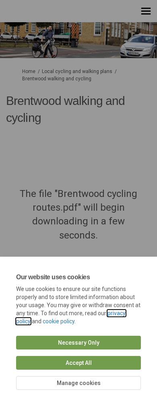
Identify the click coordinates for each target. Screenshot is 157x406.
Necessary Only (78, 342)
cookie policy (58, 321)
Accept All (79, 363)
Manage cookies (79, 383)
